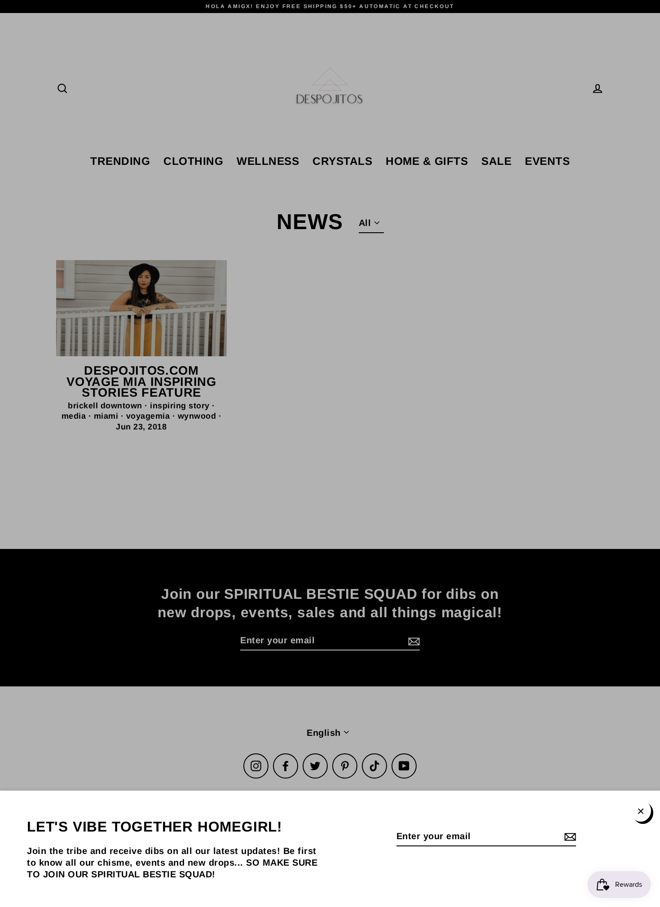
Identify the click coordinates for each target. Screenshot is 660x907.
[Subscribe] (569, 836)
